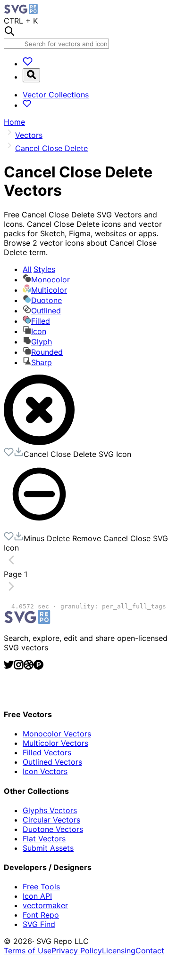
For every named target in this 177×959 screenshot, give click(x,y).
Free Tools (41, 886)
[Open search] (31, 75)
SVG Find (39, 924)
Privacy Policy (76, 950)
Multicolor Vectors (55, 743)
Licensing (118, 950)
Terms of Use (27, 950)
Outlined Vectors (52, 762)
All (39, 269)
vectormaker (45, 905)
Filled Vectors (47, 752)
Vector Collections (56, 94)
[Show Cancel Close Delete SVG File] (39, 442)
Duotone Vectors (53, 829)
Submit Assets (48, 848)
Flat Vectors (44, 838)
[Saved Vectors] (28, 63)
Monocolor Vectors (57, 733)
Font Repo (41, 914)
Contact (149, 950)
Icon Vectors (45, 771)
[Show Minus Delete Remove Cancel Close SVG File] (39, 526)
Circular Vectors (51, 819)
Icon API (37, 896)
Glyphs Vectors (50, 810)
